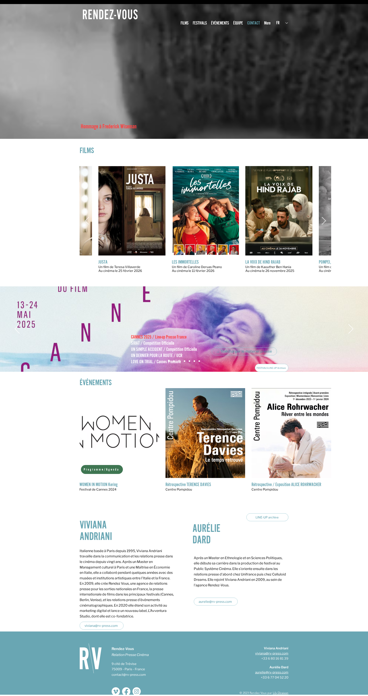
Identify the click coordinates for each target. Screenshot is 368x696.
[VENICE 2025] (174, 361)
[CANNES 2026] (169, 361)
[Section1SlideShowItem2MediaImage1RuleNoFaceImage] (199, 361)
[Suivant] (350, 329)
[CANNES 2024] (189, 361)
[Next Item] (323, 221)
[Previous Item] (87, 221)
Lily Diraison (280, 693)
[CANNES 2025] (179, 361)
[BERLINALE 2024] (194, 361)
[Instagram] (136, 691)
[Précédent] (17, 329)
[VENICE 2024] (183, 361)
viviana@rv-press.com (271, 653)
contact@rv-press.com (129, 675)
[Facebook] (126, 691)
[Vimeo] (116, 691)
